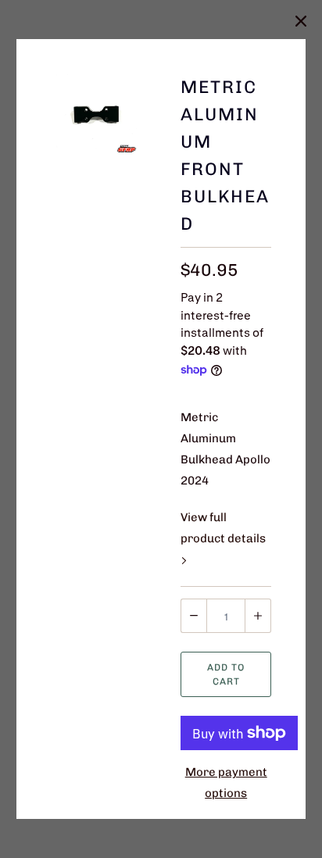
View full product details (223, 527)
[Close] (301, 21)
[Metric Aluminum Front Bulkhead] (96, 114)
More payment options (226, 782)
